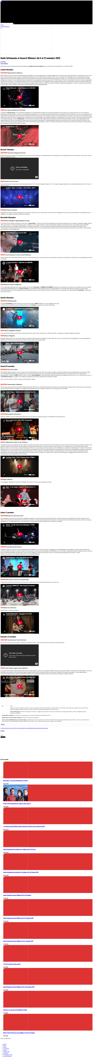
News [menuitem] (4, 1045)
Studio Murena (41, 728)
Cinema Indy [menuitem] (6, 1051)
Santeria (35, 728)
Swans (46, 728)
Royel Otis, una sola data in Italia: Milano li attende (15, 1010)
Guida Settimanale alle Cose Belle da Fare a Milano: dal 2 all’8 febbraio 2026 (20, 872)
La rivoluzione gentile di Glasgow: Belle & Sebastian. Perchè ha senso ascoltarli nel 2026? (24, 826)
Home (2, 25)
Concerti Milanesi (4, 63)
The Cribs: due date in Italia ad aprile (11, 964)
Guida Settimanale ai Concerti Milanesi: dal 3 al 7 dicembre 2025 (18, 941)
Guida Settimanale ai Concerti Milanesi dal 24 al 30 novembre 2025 (18, 987)
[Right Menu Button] (2, 1040)
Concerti (3, 728)
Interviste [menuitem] (5, 1053)
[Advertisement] (41, 11)
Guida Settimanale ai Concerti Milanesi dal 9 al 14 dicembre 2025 (18, 918)
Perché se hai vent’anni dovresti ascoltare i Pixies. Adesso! (17, 803)
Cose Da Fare (18, 728)
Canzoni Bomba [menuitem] (7, 1056)
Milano (31, 728)
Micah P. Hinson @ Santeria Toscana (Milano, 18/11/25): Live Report (19, 1033)
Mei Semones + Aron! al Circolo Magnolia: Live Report (15, 780)
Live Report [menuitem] (6, 1048)
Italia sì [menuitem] (5, 1050)
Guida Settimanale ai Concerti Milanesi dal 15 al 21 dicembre (17, 895)
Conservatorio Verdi (10, 728)
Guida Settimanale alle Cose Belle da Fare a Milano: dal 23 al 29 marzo (19, 849)
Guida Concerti (25, 728)
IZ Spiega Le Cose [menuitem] (7, 1054)
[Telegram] (2, 724)
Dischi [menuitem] (4, 1047)
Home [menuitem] (4, 1044)
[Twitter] (3, 724)
